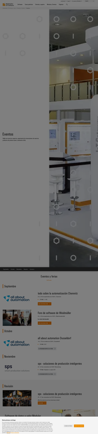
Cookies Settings (68, 425)
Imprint (8, 432)
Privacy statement (15, 432)
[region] (49, 425)
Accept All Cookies (79, 425)
